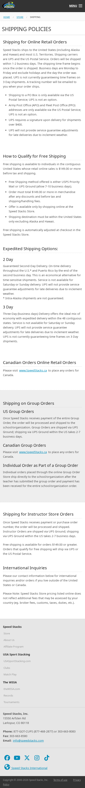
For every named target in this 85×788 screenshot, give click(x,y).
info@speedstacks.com (28, 740)
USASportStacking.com (17, 661)
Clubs (7, 668)
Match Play (10, 674)
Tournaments (11, 702)
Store (20, 17)
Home (6, 17)
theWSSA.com (12, 689)
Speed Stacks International (29, 768)
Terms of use (60, 779)
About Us (9, 640)
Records (8, 695)
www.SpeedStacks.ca (33, 370)
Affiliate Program (14, 646)
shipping (35, 17)
